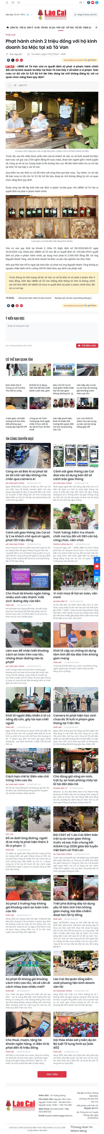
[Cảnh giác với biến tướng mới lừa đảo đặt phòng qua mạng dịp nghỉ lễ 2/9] (16, 406)
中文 (84, 2)
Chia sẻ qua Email (21, 60)
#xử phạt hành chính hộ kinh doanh (34, 298)
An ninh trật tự (60, 601)
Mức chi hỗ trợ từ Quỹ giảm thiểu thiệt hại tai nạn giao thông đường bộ (63, 389)
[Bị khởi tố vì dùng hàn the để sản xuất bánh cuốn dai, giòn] (40, 373)
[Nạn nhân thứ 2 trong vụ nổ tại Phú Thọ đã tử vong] (16, 373)
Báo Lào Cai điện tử (52, 15)
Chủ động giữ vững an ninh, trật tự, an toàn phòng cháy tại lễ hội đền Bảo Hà (75, 780)
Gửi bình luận (89, 345)
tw (97, 579)
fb (88, 2)
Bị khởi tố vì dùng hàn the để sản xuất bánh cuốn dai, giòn (39, 388)
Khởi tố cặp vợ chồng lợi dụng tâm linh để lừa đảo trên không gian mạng (75, 654)
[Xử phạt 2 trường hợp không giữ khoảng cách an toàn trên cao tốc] (28, 887)
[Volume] (15, 85)
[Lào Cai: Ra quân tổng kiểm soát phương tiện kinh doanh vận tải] (75, 963)
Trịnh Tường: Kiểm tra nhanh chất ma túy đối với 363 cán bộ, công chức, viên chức (75, 536)
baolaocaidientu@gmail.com (58, 1115)
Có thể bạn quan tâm (19, 359)
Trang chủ (8, 27)
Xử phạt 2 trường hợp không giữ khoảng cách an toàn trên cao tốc (27, 907)
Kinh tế (30, 27)
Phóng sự (87, 27)
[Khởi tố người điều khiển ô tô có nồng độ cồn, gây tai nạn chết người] (28, 699)
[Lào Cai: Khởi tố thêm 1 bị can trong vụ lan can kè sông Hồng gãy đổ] (87, 406)
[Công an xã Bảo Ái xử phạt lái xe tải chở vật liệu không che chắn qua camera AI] (28, 455)
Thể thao (70, 27)
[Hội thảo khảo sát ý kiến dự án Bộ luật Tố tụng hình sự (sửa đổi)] (75, 1024)
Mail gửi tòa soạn (13, 2)
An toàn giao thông (15, 483)
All (96, 27)
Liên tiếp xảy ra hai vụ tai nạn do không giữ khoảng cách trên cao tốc (87, 389)
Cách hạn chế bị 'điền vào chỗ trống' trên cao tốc (27, 778)
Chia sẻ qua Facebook (8, 60)
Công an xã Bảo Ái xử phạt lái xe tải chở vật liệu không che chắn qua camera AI (26, 475)
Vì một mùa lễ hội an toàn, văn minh (75, 595)
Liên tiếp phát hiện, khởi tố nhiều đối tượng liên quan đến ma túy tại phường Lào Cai (63, 424)
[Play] (10, 85)
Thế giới (78, 27)
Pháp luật (60, 27)
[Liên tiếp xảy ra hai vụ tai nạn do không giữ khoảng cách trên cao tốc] (87, 373)
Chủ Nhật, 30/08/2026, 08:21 (7, 2)
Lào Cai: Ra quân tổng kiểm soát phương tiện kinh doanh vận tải (74, 983)
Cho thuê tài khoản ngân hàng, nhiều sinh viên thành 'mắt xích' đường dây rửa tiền (28, 597)
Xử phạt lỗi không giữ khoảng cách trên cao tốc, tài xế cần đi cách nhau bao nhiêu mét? (28, 983)
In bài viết (17, 60)
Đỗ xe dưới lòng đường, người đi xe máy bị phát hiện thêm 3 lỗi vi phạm (27, 840)
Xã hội (37, 27)
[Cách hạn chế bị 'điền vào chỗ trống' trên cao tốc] (28, 761)
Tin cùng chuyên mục (20, 438)
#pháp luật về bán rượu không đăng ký (73, 298)
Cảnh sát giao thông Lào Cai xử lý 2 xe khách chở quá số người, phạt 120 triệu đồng (28, 536)
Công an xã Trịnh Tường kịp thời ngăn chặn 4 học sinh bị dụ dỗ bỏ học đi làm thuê (39, 424)
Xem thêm (52, 1074)
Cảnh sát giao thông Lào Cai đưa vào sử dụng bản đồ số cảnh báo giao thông (73, 475)
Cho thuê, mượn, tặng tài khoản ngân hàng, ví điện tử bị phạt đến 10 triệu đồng (27, 1044)
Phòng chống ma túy (63, 544)
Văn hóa (44, 27)
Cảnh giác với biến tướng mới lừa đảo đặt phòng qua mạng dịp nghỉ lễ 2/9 (16, 422)
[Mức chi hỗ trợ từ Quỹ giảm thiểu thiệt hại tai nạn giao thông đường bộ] (64, 373)
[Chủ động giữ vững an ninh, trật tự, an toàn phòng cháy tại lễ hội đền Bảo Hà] (75, 761)
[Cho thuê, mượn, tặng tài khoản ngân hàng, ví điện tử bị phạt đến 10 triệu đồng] (28, 1024)
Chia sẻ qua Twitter (12, 60)
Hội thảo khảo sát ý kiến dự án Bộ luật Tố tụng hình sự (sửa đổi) (74, 1044)
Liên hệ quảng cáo (19, 2)
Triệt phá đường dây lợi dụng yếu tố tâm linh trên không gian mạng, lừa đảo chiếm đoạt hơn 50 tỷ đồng (74, 909)
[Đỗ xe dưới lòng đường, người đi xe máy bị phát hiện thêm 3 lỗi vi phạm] (28, 819)
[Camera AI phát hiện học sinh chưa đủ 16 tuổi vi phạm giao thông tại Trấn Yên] (75, 699)
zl (96, 2)
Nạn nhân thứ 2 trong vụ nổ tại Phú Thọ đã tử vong (15, 388)
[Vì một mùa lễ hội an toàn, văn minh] (75, 577)
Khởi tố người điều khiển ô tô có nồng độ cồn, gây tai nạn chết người (28, 719)
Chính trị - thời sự (18, 27)
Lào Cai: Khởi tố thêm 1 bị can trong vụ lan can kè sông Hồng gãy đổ (86, 422)
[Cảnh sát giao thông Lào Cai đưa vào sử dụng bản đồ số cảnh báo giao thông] (75, 455)
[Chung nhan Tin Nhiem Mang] (84, 1129)
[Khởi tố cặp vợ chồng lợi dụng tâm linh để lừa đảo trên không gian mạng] (75, 635)
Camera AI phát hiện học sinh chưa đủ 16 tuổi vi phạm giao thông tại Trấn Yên (74, 719)
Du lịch (52, 27)
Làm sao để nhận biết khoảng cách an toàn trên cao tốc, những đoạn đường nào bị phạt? (27, 656)
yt (92, 2)
